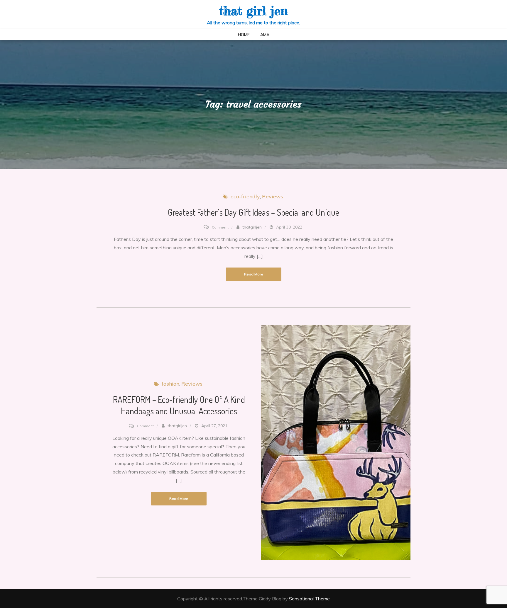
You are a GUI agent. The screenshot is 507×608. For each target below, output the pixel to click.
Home (244, 34)
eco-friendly (245, 196)
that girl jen (253, 10)
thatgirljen (252, 227)
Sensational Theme (309, 599)
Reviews (272, 196)
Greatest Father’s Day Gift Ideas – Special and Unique (253, 212)
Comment (220, 227)
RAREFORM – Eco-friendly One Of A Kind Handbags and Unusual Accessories (179, 405)
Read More (253, 274)
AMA (264, 34)
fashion (170, 383)
